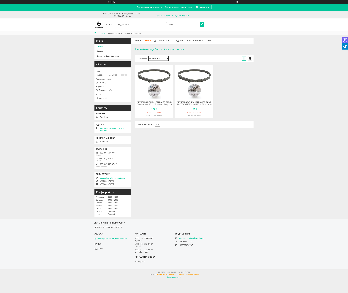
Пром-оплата (202, 7)
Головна (137, 41)
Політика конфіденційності (188, 274)
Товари (101, 33)
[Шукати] (202, 24)
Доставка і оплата (163, 41)
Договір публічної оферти (108, 56)
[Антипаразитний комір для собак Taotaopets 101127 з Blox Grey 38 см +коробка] (154, 82)
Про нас (210, 41)
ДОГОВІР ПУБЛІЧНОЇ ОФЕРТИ (108, 227)
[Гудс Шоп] (99, 24)
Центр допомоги (194, 41)
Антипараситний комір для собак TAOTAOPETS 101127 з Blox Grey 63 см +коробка (194, 104)
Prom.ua (187, 272)
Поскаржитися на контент (167, 274)
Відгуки (179, 41)
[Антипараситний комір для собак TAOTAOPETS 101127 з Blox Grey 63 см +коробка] (194, 82)
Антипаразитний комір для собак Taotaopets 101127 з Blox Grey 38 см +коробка (154, 104)
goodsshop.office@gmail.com (112, 178)
